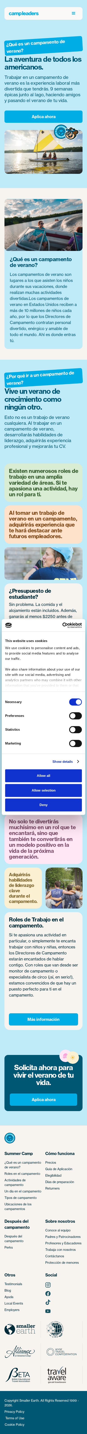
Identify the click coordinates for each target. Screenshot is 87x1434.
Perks (8, 1247)
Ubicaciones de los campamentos (17, 1206)
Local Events (13, 1303)
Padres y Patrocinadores (63, 1237)
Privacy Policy (14, 1411)
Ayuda (8, 1297)
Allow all (43, 776)
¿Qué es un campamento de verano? (22, 1165)
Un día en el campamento (22, 1191)
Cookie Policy (14, 1424)
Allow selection (44, 790)
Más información (43, 1019)
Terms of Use (14, 1418)
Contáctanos (54, 1256)
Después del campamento (13, 1238)
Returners (52, 1188)
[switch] (75, 715)
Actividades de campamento (15, 1182)
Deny (43, 805)
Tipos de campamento (20, 1198)
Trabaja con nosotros (60, 1249)
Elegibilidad (53, 1175)
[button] (73, 13)
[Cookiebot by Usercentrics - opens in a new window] (62, 625)
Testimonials (13, 1284)
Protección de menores (62, 1262)
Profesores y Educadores (63, 1243)
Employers (11, 1310)
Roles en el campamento (22, 1174)
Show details (62, 761)
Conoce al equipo (57, 1230)
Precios (50, 1162)
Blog (7, 1290)
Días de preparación (59, 1182)
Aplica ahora (44, 116)
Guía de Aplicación (58, 1169)
